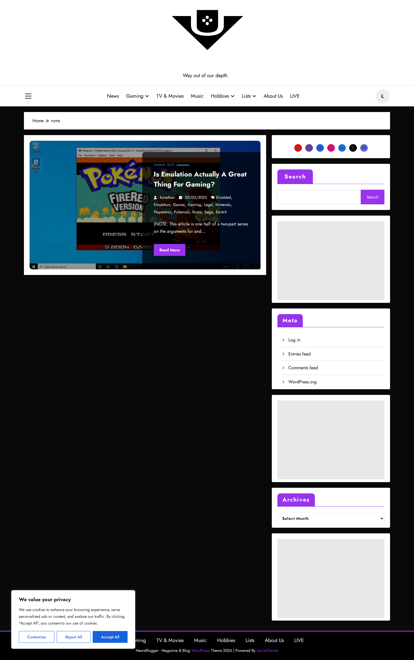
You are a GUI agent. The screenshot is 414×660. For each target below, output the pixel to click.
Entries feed (299, 354)
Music (197, 96)
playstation (162, 212)
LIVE (295, 96)
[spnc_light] (383, 96)
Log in (294, 340)
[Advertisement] (330, 260)
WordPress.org (302, 382)
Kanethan (167, 197)
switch (221, 212)
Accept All (110, 637)
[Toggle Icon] (28, 97)
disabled (223, 197)
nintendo (223, 204)
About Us (273, 96)
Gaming (134, 96)
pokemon (182, 212)
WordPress (200, 650)
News (113, 96)
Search (295, 177)
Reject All (73, 637)
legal (208, 204)
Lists (246, 96)
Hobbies (220, 96)
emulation (162, 204)
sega (208, 212)
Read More (169, 250)
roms (197, 212)
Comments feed (303, 367)
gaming (194, 204)
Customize (36, 637)
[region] (73, 619)
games (179, 204)
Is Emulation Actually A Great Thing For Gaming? (200, 179)
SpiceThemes (268, 650)
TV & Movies (170, 96)
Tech (170, 165)
